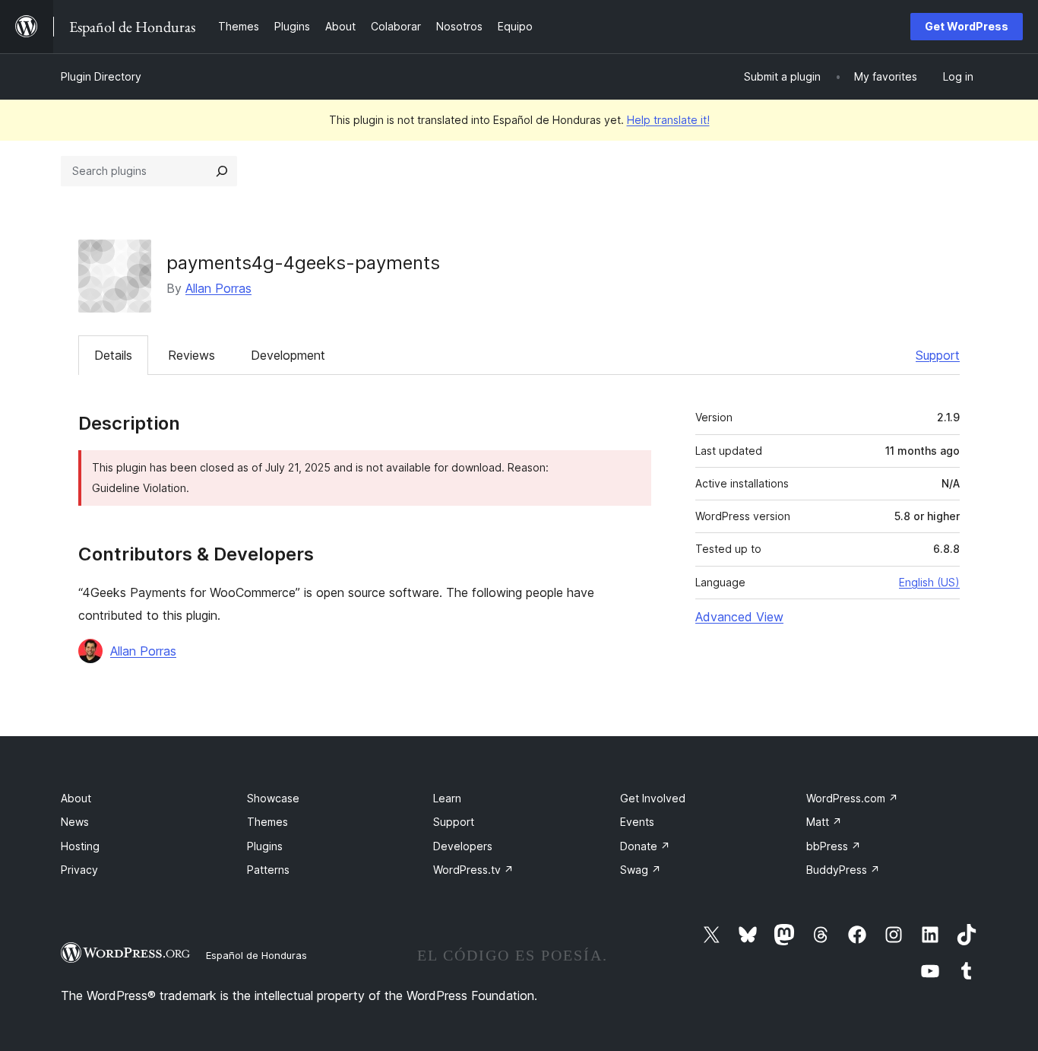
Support (938, 355)
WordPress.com (852, 798)
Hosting (80, 846)
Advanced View (739, 616)
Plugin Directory (101, 76)
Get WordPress (966, 26)
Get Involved (652, 798)
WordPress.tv (473, 869)
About (76, 798)
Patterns (268, 869)
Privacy (79, 869)
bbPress (833, 846)
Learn (447, 798)
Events (637, 821)
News (75, 821)
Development (288, 355)
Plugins (265, 846)
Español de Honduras (256, 955)
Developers (462, 846)
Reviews (191, 355)
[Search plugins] (222, 171)
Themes (267, 821)
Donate (645, 846)
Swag (640, 869)
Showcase (273, 798)
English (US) (929, 582)
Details (113, 355)
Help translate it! (668, 119)
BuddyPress (843, 869)
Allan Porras (218, 288)
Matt (824, 821)
